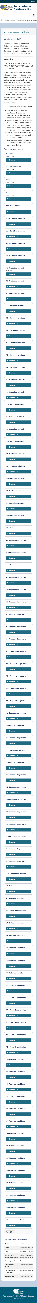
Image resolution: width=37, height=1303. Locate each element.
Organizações (9, 20)
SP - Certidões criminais (18, 515)
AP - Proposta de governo (18, 577)
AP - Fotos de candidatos (18, 923)
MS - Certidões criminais (18, 355)
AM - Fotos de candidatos (18, 910)
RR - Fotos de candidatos (18, 1158)
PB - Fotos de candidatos (18, 1072)
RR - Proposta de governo (18, 812)
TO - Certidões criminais (18, 528)
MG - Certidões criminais (18, 343)
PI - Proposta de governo (18, 750)
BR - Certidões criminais (18, 268)
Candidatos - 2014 (31, 20)
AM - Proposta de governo (18, 565)
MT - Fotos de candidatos (18, 1047)
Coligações (18, 180)
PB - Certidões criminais (18, 392)
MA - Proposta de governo (18, 664)
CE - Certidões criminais (18, 281)
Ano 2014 (10, 1232)
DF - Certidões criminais (18, 293)
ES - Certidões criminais (18, 306)
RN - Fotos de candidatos (18, 1133)
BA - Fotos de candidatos (18, 935)
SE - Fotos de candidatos (18, 1195)
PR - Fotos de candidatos (18, 1109)
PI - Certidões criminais (18, 417)
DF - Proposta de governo (18, 627)
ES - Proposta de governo (18, 639)
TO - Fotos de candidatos (18, 1220)
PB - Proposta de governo (18, 725)
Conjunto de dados (13, 32)
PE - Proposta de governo (18, 738)
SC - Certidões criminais (18, 491)
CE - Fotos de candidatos (18, 960)
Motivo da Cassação (18, 206)
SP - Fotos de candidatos (18, 1207)
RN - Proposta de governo (18, 787)
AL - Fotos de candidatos (18, 898)
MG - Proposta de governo (18, 676)
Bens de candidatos (18, 167)
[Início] (1, 20)
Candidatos (18, 154)
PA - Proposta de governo (18, 713)
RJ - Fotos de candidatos (18, 1121)
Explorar (12, 160)
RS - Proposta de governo (18, 824)
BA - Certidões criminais (18, 256)
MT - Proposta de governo (18, 701)
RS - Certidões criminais (18, 478)
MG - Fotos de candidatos (18, 1022)
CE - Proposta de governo (18, 614)
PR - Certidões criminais (18, 429)
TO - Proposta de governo (18, 873)
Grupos (26, 32)
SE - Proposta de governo (18, 849)
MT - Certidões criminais (18, 367)
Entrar (33, 2)
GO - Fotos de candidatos (18, 998)
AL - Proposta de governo (18, 552)
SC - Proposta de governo (18, 836)
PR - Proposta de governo (18, 762)
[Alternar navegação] (34, 15)
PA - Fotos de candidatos (18, 1059)
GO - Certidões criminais (18, 318)
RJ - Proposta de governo (18, 775)
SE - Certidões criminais (18, 503)
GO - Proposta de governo (18, 651)
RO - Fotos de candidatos (18, 1146)
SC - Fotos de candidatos (18, 1183)
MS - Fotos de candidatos (18, 1035)
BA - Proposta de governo (18, 589)
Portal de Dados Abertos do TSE (22, 7)
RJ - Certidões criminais (18, 441)
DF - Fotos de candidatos (18, 973)
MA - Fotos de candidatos (18, 1010)
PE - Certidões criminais (18, 404)
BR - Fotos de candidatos (18, 948)
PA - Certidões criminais (18, 380)
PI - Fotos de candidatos (18, 1096)
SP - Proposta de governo (18, 861)
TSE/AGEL (19, 20)
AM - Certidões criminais (18, 231)
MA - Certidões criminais (18, 330)
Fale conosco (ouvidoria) (12, 1296)
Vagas (18, 193)
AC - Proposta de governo (18, 540)
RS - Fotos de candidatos (18, 1170)
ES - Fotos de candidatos (18, 985)
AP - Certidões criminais (18, 243)
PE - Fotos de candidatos (18, 1084)
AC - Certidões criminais (18, 218)
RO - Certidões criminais (18, 466)
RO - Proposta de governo (18, 799)
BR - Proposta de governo (18, 602)
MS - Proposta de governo (18, 688)
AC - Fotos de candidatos (18, 886)
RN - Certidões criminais (18, 454)
